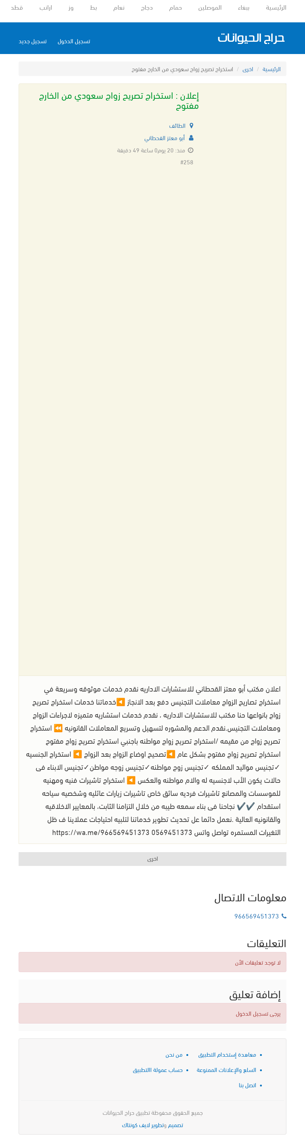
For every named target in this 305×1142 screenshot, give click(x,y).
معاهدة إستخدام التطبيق (227, 1054)
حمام (175, 6)
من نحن (174, 1054)
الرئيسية (276, 6)
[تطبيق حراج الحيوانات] (251, 38)
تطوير (157, 1124)
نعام (119, 6)
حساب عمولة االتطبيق (158, 1069)
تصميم (175, 1124)
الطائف (178, 125)
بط (93, 6)
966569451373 (256, 915)
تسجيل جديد (32, 40)
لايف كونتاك (136, 1124)
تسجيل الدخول (74, 40)
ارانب (45, 6)
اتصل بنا (247, 1084)
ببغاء (244, 6)
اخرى (248, 68)
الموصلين (210, 6)
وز (71, 6)
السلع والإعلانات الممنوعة (226, 1069)
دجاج (147, 6)
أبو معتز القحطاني (165, 137)
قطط (16, 6)
